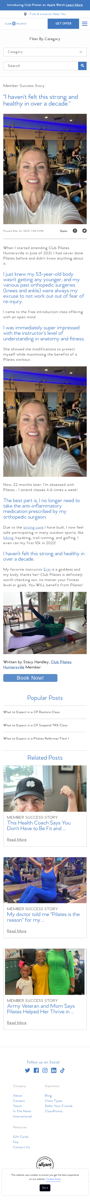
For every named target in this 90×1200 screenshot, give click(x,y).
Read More (17, 840)
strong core (33, 527)
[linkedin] (53, 1070)
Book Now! (30, 678)
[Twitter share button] (84, 231)
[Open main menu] (84, 23)
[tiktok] (62, 1070)
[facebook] (36, 1070)
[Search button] (82, 66)
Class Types (54, 1101)
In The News (22, 1111)
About (17, 1096)
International (22, 1116)
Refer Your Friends (59, 1106)
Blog (48, 1096)
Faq (15, 1142)
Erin (47, 569)
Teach (17, 1106)
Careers (19, 1101)
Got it (45, 1187)
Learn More (74, 5)
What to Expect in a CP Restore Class (31, 712)
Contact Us (21, 1147)
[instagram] (45, 1070)
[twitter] (27, 1070)
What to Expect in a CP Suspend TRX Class (35, 725)
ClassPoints (54, 1111)
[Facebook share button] (75, 231)
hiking (8, 538)
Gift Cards (21, 1137)
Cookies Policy (53, 1179)
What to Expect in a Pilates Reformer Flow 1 (36, 739)
